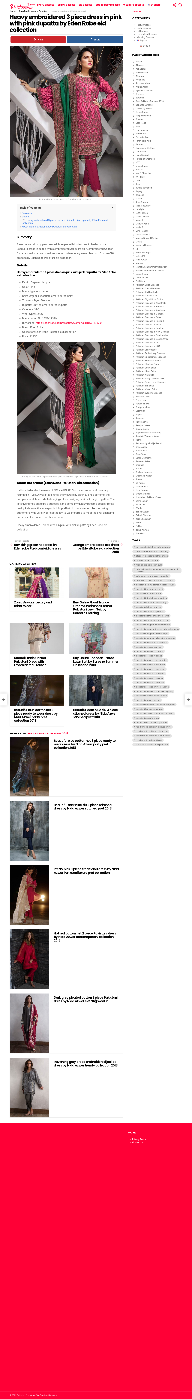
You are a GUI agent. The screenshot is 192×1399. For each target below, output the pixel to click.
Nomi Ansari (142, 274)
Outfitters (140, 281)
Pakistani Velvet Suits (146, 389)
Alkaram (140, 76)
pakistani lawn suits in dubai (149, 709)
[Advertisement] (37, 1259)
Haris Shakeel (142, 155)
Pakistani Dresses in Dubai (148, 317)
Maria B (139, 227)
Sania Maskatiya (144, 457)
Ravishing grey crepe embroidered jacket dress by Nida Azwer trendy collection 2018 (86, 1064)
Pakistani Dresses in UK (147, 342)
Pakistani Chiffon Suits (147, 292)
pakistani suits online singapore (151, 722)
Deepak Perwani (143, 115)
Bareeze (140, 94)
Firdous (139, 144)
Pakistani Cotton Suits (147, 295)
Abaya (139, 61)
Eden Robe (141, 123)
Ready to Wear (143, 425)
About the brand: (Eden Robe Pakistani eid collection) (49, 226)
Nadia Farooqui (143, 252)
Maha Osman (142, 216)
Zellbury (139, 526)
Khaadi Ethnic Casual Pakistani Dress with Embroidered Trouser (30, 661)
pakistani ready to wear (147, 718)
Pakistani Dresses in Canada (150, 313)
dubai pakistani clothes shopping (152, 551)
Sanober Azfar (143, 461)
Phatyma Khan (143, 407)
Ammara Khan (143, 83)
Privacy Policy (139, 1139)
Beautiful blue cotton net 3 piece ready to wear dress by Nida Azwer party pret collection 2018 (36, 715)
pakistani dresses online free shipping (154, 691)
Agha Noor (141, 69)
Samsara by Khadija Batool (149, 443)
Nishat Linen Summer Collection (151, 267)
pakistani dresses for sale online (151, 642)
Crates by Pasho (144, 108)
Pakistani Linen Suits (146, 371)
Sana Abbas (141, 447)
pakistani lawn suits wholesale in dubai (155, 713)
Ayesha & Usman (144, 90)
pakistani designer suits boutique (152, 633)
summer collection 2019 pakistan (152, 744)
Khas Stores (142, 202)
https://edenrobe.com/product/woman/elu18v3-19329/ (69, 322)
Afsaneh (140, 65)
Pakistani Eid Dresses (146, 349)
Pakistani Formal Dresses (148, 360)
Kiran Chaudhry (143, 205)
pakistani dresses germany (149, 647)
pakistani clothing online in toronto (152, 620)
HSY (138, 162)
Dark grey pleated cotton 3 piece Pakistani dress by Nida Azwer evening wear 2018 (86, 999)
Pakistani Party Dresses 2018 (150, 378)
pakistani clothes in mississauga (151, 602)
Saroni (139, 468)
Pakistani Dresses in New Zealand (152, 331)
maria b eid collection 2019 (149, 564)
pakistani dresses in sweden (150, 682)
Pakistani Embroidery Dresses (150, 353)
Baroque (140, 97)
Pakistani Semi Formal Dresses (151, 382)
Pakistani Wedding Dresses (149, 393)
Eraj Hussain (142, 130)
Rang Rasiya (142, 421)
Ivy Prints (140, 176)
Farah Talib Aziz (143, 141)
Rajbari (139, 414)
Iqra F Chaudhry (143, 173)
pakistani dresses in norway (149, 678)
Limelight (140, 209)
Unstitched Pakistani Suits (148, 497)
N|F (137, 249)
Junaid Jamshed (144, 187)
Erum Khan (141, 133)
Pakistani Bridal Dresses (147, 285)
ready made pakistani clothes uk (152, 731)
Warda (139, 508)
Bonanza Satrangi (144, 105)
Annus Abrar (142, 87)
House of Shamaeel (145, 158)
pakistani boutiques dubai (148, 593)
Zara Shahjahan (143, 519)
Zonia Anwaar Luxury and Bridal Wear (33, 604)
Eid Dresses (85, 4)
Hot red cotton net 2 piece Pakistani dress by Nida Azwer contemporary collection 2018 (85, 937)
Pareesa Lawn (143, 403)
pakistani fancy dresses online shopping (155, 704)
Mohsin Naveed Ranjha (147, 238)
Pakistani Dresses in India (148, 324)
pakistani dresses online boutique (152, 686)
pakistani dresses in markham (150, 669)
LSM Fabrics (142, 213)
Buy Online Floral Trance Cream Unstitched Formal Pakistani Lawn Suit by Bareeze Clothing (92, 607)
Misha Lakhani (143, 234)
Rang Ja (140, 418)
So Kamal (140, 483)
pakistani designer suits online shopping (155, 638)
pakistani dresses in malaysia (150, 664)
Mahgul (139, 220)
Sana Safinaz (142, 450)
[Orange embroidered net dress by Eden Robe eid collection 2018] (188, 699)
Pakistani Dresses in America (150, 306)
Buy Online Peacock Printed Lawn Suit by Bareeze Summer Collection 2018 (95, 661)
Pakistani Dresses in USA (148, 346)
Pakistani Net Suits (145, 375)
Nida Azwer (141, 259)
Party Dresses (45, 4)
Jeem (138, 184)
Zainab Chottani (143, 515)
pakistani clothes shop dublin (150, 611)
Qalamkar (140, 411)
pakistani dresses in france (149, 655)
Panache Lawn (143, 396)
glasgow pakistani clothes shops (152, 555)
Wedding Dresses (133, 4)
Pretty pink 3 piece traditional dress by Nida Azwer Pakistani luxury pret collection (86, 871)
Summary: (27, 213)
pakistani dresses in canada (150, 651)
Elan (138, 126)
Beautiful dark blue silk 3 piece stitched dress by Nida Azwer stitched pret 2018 (95, 713)
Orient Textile (142, 277)
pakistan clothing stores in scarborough (155, 584)
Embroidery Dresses (108, 4)
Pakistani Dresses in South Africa (152, 339)
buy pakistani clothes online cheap (153, 547)
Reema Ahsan (142, 429)
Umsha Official (143, 493)
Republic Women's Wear (147, 436)
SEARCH (136, 11)
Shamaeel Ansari (144, 475)
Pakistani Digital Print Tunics (149, 299)
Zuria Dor (140, 533)
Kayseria (140, 195)
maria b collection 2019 (147, 560)
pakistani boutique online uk (149, 589)
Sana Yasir (141, 454)
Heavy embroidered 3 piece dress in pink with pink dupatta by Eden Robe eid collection (65, 221)
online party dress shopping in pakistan (155, 580)
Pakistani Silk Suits (145, 385)
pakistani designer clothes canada (153, 624)
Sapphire (140, 465)
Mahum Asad (142, 223)
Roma (138, 439)
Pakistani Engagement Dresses (151, 357)
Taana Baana (142, 486)
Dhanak (139, 119)
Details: (26, 216)
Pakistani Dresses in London (150, 328)
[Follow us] (174, 5)
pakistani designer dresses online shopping (157, 629)
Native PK (140, 256)
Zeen (138, 522)
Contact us (137, 1142)
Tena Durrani (142, 490)
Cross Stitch (142, 112)
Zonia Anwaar (142, 530)
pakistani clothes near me (148, 607)
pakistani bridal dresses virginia (151, 598)
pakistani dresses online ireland (151, 695)
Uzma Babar (142, 501)
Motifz (139, 241)
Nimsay (139, 263)
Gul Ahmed (141, 151)
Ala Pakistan (142, 72)
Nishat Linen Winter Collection (150, 270)
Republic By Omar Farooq (148, 432)
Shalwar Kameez (144, 472)
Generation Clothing (145, 148)
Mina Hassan (142, 231)
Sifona (139, 479)
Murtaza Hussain (144, 245)
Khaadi (139, 198)
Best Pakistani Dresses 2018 (47, 733)
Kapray (139, 191)
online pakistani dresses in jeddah (152, 576)
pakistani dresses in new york (150, 673)
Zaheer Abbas (143, 511)
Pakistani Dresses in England (150, 321)
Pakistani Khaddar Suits (147, 364)
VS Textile (140, 504)
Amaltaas (140, 79)
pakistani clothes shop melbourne (152, 615)
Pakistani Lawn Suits (146, 367)
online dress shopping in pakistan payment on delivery (156, 570)
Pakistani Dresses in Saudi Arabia (152, 335)
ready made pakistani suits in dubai (153, 735)
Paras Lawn (141, 400)
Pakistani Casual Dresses (148, 288)
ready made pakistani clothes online (154, 726)
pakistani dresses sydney (148, 700)
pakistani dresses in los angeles (151, 660)
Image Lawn (142, 166)
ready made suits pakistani (149, 740)
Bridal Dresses (66, 4)
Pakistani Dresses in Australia (150, 310)
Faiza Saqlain (142, 137)
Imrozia (139, 169)
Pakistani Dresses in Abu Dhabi (151, 303)
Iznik (138, 180)
